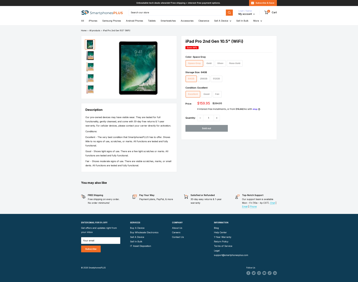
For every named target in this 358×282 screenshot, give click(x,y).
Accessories (187, 20)
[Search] (229, 13)
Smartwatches (168, 20)
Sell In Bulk (242, 20)
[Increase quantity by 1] (217, 118)
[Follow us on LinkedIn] (275, 273)
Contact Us (178, 237)
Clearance (203, 20)
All (82, 20)
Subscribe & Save (265, 3)
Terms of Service (223, 246)
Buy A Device (137, 228)
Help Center (220, 232)
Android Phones (134, 20)
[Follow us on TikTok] (270, 273)
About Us (177, 228)
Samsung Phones (111, 20)
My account (245, 14)
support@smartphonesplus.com (230, 255)
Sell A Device (221, 20)
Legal (217, 250)
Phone (253, 206)
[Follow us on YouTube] (264, 273)
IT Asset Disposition (140, 246)
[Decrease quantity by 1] (200, 118)
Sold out (206, 128)
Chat (272, 202)
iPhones (93, 20)
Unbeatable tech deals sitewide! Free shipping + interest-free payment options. (178, 3)
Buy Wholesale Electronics (144, 232)
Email (245, 206)
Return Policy (221, 241)
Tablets (152, 20)
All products (94, 30)
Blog (216, 228)
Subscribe (90, 249)
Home (84, 30)
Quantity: (190, 117)
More (256, 20)
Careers (176, 232)
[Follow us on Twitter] (254, 273)
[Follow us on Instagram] (259, 273)
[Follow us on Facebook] (248, 273)
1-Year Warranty (222, 237)
